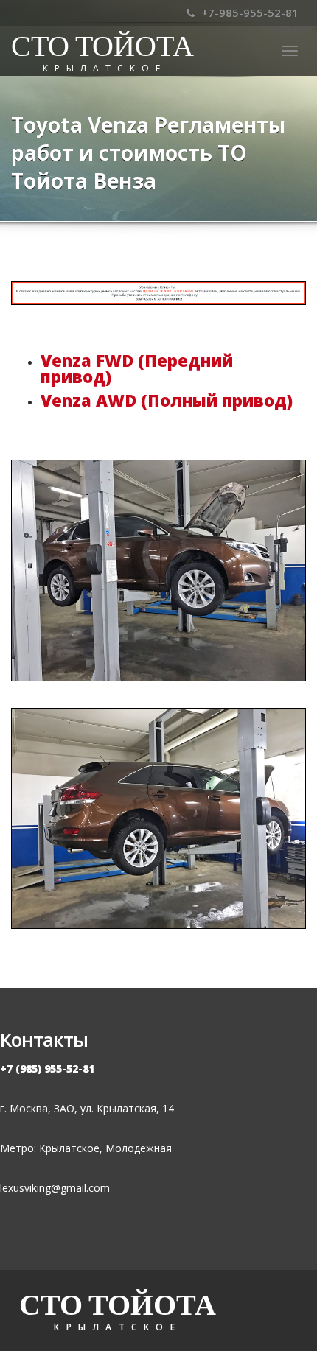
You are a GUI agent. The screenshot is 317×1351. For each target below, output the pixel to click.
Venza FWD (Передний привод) (137, 368)
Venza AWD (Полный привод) (167, 400)
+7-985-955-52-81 (248, 12)
